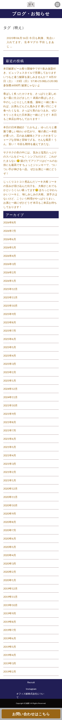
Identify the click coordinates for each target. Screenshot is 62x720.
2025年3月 (9, 363)
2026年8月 (9, 222)
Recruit (31, 682)
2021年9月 (9, 413)
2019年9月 (9, 613)
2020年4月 (9, 555)
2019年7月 (9, 629)
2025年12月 (10, 288)
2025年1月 (9, 380)
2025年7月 (9, 330)
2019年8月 (9, 621)
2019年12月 (10, 588)
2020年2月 (9, 571)
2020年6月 (9, 538)
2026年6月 (9, 239)
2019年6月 (9, 638)
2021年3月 (9, 463)
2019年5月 (9, 646)
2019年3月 (9, 663)
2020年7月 (9, 530)
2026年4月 (9, 255)
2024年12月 (10, 388)
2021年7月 (9, 430)
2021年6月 (9, 438)
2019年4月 (9, 654)
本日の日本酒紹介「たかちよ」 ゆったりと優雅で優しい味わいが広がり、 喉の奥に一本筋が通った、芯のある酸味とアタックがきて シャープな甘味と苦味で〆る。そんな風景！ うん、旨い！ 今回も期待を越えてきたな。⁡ (30, 135)
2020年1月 (9, 580)
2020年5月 (9, 546)
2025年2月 (9, 372)
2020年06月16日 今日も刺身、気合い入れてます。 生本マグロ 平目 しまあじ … (31, 42)
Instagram (31, 688)
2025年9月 (9, 313)
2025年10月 (10, 305)
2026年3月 (9, 263)
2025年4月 (9, 355)
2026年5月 (9, 247)
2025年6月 (9, 338)
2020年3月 (9, 563)
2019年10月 (10, 605)
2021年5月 (9, 446)
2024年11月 (10, 397)
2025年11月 (10, 297)
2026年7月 (9, 230)
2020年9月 (9, 513)
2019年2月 (9, 671)
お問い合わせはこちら (31, 714)
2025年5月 (9, 347)
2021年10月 (10, 405)
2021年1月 (9, 480)
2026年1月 (9, 280)
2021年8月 (9, 422)
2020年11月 (10, 496)
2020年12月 (10, 488)
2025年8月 (9, 322)
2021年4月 (9, 455)
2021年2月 (9, 471)
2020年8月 (9, 521)
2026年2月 (9, 272)
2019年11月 (10, 596)
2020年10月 (10, 505)
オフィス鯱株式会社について (30, 695)
